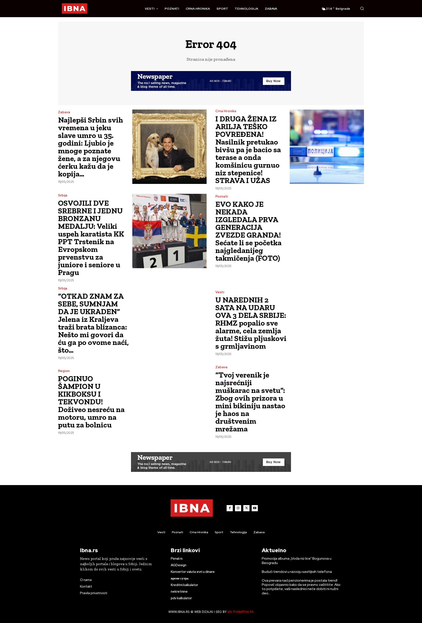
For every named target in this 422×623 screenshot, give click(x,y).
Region (64, 371)
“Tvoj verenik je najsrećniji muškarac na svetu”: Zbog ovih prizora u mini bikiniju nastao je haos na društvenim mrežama (250, 401)
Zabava (64, 112)
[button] (362, 8)
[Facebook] (230, 508)
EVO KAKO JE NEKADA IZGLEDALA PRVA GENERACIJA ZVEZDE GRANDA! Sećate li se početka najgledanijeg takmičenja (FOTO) (248, 231)
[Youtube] (255, 508)
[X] (246, 508)
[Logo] (74, 8)
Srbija (62, 195)
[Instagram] (238, 508)
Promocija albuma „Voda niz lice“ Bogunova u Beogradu (296, 560)
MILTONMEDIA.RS (240, 612)
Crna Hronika (225, 111)
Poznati (221, 196)
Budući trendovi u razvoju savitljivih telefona (297, 571)
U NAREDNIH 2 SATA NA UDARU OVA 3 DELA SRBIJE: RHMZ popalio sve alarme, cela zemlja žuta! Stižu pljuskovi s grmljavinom (250, 323)
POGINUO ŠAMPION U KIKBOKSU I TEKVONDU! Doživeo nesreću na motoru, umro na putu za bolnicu (91, 401)
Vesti (219, 292)
